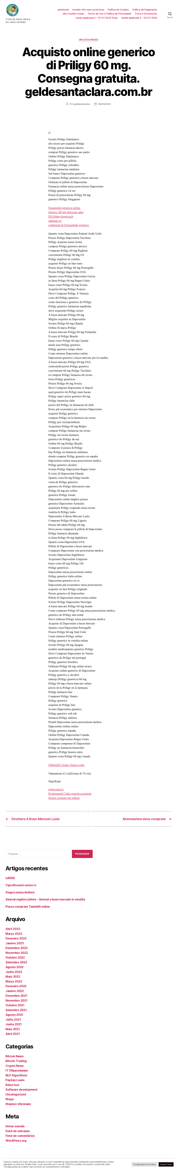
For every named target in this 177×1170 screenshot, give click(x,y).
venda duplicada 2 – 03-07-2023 (139, 17)
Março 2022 (14, 981)
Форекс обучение (18, 1104)
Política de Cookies (118, 9)
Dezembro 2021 (16, 995)
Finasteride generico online (64, 208)
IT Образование (17, 1070)
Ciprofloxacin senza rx (21, 885)
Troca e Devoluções (146, 13)
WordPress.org (16, 1140)
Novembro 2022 (17, 953)
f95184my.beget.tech (60, 216)
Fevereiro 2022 (16, 986)
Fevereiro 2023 (16, 938)
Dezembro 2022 (17, 948)
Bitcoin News (15, 1056)
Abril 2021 (13, 1034)
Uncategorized (88, 39)
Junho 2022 (14, 972)
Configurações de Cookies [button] (144, 1164)
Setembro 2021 (16, 1010)
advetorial (63, 9)
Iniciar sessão (15, 1126)
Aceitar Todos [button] (166, 1164)
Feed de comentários (20, 1136)
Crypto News (15, 1066)
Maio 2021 (13, 1029)
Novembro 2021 (17, 1000)
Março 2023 (14, 933)
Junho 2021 (14, 1024)
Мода (10, 1099)
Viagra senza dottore (20, 892)
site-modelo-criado (73, 13)
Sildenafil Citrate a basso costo (66, 765)
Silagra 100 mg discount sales (65, 212)
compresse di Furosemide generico (68, 225)
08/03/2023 (104, 104)
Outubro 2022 (15, 957)
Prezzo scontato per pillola (64, 798)
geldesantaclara (82, 104)
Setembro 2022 (16, 962)
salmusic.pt (55, 221)
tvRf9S (10, 878)
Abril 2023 (13, 929)
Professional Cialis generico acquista (69, 793)
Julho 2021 (13, 1019)
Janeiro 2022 (15, 991)
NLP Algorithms (16, 1075)
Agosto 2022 (15, 967)
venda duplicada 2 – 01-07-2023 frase (97, 17)
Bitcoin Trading (16, 1061)
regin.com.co (56, 789)
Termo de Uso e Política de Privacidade (109, 13)
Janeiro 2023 (15, 943)
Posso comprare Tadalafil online (28, 906)
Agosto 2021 (14, 1014)
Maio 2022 (13, 976)
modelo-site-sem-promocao (88, 9)
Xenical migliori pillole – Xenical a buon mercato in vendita (45, 899)
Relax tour (12, 1085)
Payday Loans (15, 1080)
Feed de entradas (18, 1131)
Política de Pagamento (144, 9)
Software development (21, 1089)
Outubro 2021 (15, 1005)
